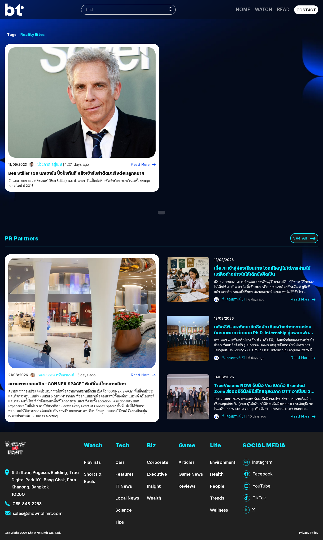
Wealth (154, 498)
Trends (217, 498)
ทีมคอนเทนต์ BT (233, 299)
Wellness (219, 510)
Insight (154, 486)
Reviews (187, 486)
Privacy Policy (308, 533)
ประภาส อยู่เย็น (49, 164)
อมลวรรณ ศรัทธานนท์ (56, 375)
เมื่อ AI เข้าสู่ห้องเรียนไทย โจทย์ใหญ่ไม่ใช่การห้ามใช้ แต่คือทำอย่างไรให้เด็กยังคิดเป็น (262, 271)
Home (243, 9)
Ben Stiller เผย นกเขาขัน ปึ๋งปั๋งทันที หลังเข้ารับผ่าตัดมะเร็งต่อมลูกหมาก (76, 173)
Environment (223, 462)
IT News (123, 486)
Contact (306, 10)
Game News (191, 474)
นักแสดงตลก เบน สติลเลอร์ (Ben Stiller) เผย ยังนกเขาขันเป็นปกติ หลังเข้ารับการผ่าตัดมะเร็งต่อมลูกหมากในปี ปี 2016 (79, 183)
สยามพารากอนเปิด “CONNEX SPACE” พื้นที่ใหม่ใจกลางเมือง (67, 384)
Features (124, 474)
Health (216, 474)
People (217, 486)
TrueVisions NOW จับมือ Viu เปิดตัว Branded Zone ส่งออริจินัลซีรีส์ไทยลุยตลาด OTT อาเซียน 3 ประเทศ (262, 391)
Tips (119, 522)
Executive (157, 474)
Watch (263, 9)
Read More (140, 164)
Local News (127, 498)
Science (123, 510)
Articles (187, 462)
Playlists (92, 462)
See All (300, 238)
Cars (120, 462)
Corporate (157, 462)
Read (283, 9)
